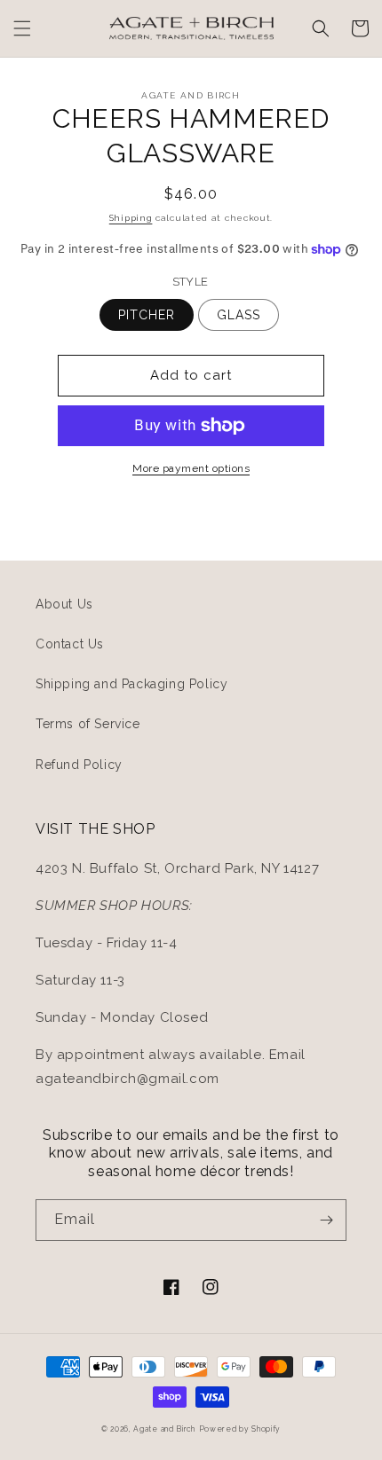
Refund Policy (79, 764)
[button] (22, 28)
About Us (64, 604)
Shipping (131, 218)
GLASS (238, 315)
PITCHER (146, 315)
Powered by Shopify (240, 1429)
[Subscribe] (326, 1220)
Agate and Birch (164, 1429)
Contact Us (70, 644)
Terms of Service (88, 724)
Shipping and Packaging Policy (131, 684)
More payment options (191, 468)
